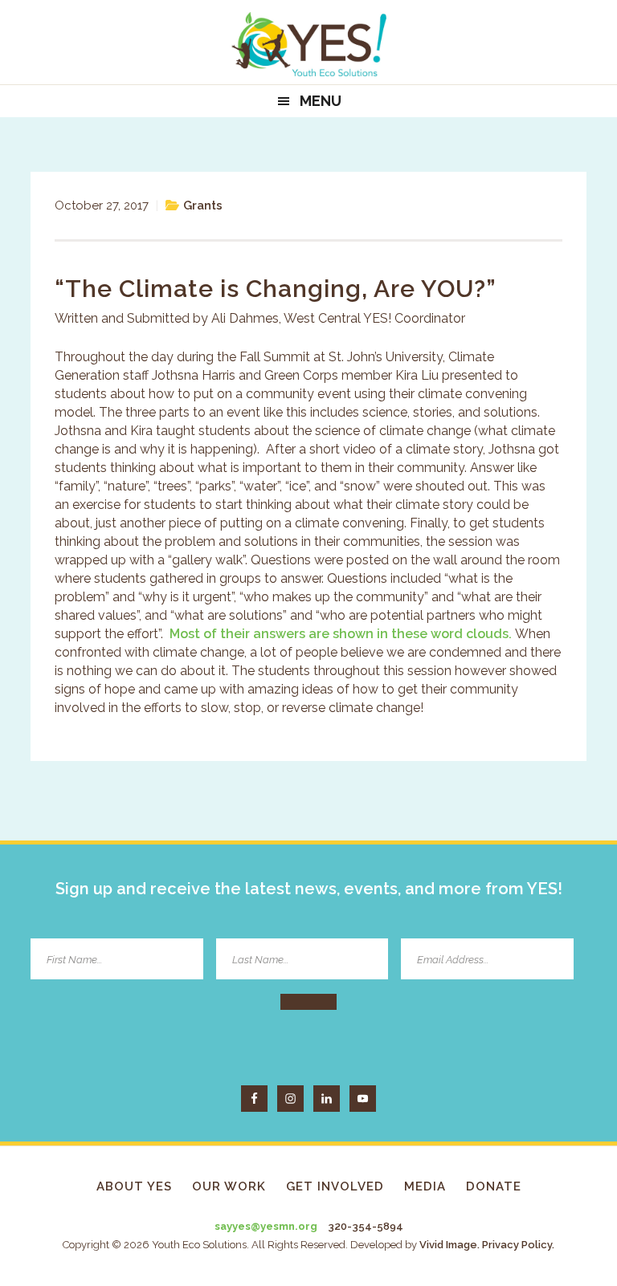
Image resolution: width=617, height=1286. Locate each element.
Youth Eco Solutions (308, 44)
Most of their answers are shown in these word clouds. (341, 633)
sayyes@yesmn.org (266, 1226)
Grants (203, 205)
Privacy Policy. (518, 1245)
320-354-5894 (365, 1226)
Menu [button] (320, 100)
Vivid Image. (449, 1245)
